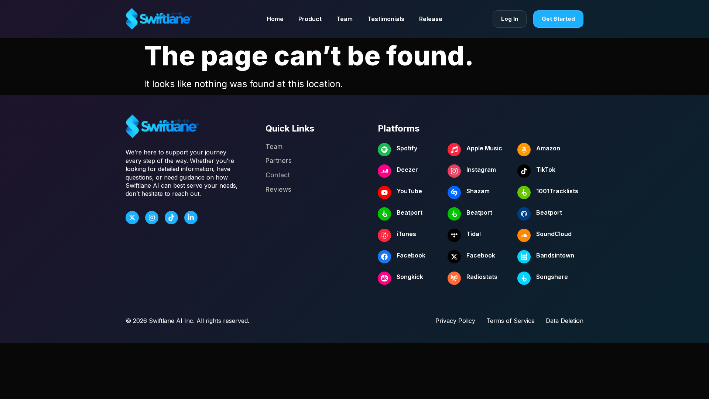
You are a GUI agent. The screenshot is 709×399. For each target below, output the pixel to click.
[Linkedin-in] (191, 217)
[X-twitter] (132, 217)
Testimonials (385, 19)
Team (344, 19)
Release (430, 19)
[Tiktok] (171, 217)
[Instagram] (151, 217)
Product (310, 19)
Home (275, 19)
